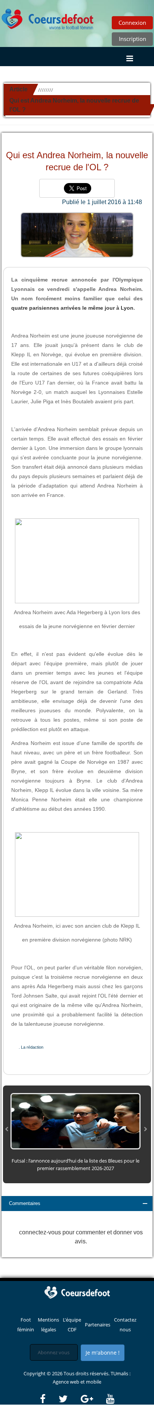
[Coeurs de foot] (48, 17)
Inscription (132, 38)
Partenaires (97, 1324)
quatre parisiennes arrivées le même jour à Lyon (72, 308)
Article (18, 89)
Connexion (132, 22)
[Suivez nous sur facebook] (49, 1399)
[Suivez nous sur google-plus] (93, 1399)
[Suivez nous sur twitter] (69, 1399)
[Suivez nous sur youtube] (110, 1399)
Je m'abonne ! (103, 1352)
